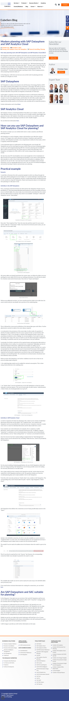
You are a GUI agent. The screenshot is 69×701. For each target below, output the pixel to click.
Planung (4, 49)
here (19, 104)
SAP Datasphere (22, 49)
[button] (3, 698)
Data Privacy (9, 695)
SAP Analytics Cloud (12, 49)
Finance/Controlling (34, 49)
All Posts (61, 72)
